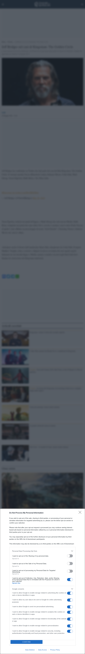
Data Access (42, 650)
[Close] (81, 513)
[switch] (70, 555)
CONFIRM (26, 642)
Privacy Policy (55, 650)
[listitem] (42, 551)
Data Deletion (30, 650)
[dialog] (42, 581)
